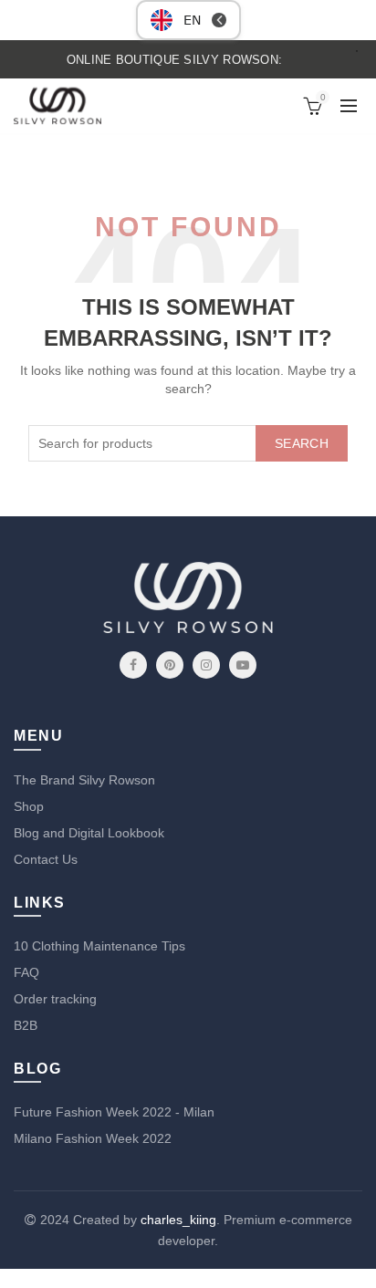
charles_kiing (178, 1219)
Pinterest (169, 665)
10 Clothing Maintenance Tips (99, 946)
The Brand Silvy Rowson (84, 780)
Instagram (206, 665)
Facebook (133, 665)
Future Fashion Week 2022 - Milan (114, 1112)
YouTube (242, 665)
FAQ (26, 972)
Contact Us (46, 859)
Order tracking (55, 999)
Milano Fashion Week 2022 (93, 1138)
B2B (25, 1025)
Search (302, 443)
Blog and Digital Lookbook (89, 833)
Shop (29, 806)
